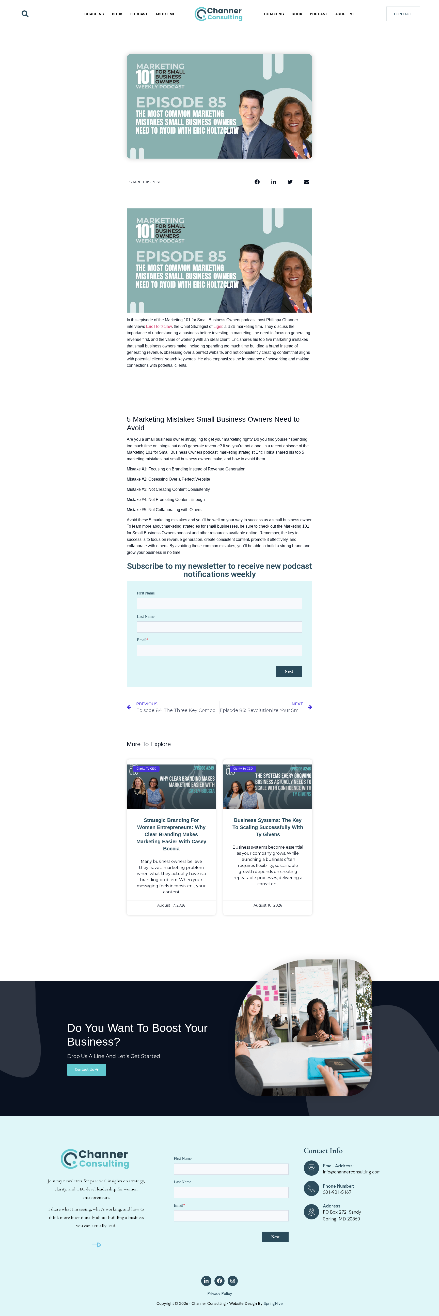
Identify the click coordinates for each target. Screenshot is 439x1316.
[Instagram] (233, 1281)
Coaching (94, 14)
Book (117, 14)
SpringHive (273, 1303)
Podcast (139, 14)
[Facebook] (219, 1281)
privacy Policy (219, 1293)
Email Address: (338, 1166)
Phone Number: (338, 1186)
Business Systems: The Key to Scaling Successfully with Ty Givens (267, 827)
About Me (165, 14)
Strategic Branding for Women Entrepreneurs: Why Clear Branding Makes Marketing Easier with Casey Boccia (171, 834)
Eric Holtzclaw (159, 326)
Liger (217, 326)
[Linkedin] (206, 1281)
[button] (25, 14)
